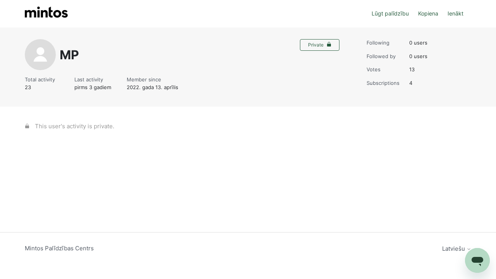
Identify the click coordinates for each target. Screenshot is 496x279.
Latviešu (454, 248)
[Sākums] (46, 14)
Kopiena (428, 13)
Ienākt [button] (455, 13)
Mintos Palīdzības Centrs (59, 248)
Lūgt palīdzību (390, 13)
